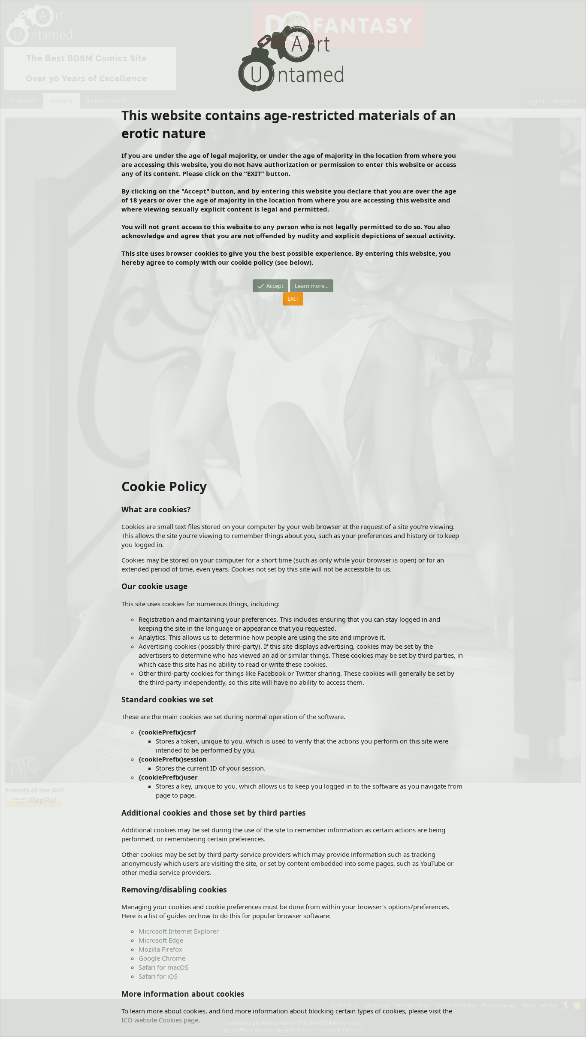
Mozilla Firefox (160, 949)
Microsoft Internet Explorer (179, 931)
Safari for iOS (158, 976)
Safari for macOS (163, 967)
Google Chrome (162, 958)
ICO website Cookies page (159, 1020)
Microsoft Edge (161, 940)
